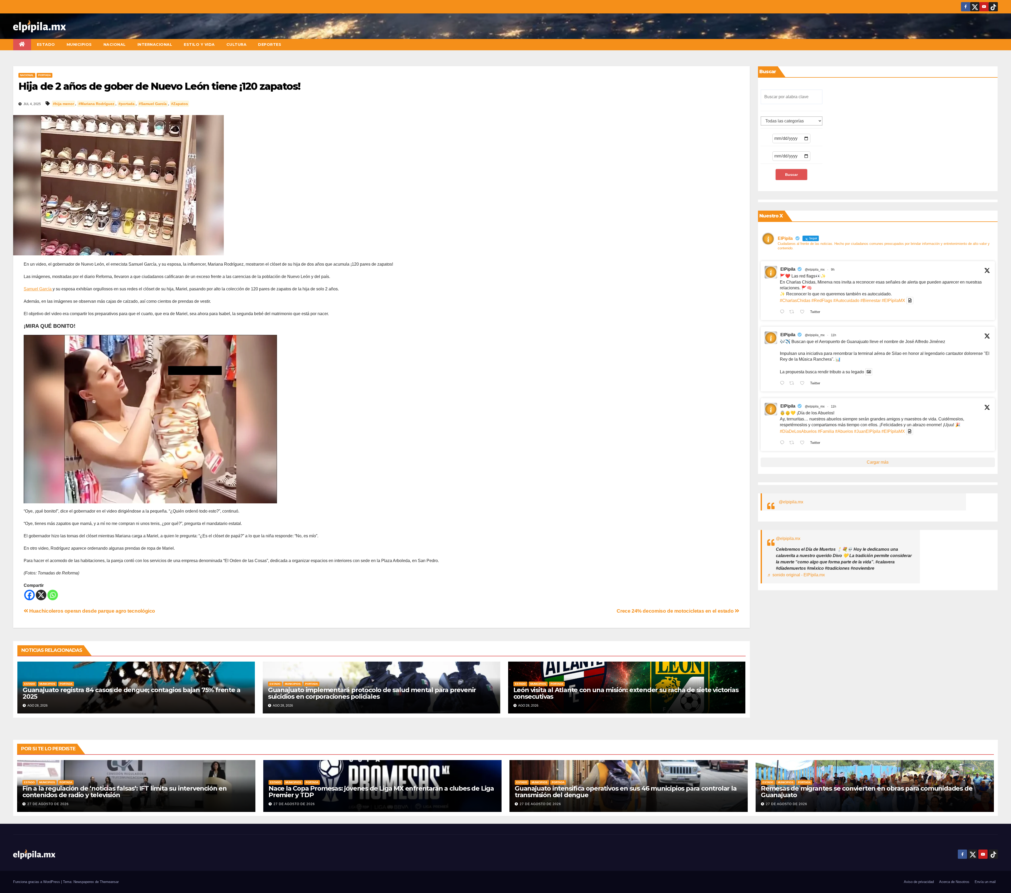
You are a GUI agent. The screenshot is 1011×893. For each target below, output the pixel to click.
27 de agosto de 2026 (48, 804)
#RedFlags (821, 300)
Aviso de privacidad (919, 882)
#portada (126, 104)
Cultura (236, 44)
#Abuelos (844, 431)
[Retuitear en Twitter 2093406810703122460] (793, 312)
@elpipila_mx (815, 269)
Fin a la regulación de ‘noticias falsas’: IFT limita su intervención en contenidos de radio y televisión (124, 792)
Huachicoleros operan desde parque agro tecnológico (91, 611)
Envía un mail (985, 882)
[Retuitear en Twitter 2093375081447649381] (793, 443)
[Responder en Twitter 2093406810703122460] (783, 312)
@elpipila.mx (791, 502)
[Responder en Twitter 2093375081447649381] (783, 443)
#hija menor (63, 104)
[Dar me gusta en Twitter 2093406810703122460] (804, 312)
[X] (41, 595)
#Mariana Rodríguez (96, 104)
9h (833, 269)
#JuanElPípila (867, 431)
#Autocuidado (846, 300)
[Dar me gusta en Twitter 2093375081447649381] (804, 443)
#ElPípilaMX (893, 300)
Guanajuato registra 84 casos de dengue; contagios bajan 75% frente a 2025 (131, 693)
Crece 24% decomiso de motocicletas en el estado (676, 611)
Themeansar (109, 882)
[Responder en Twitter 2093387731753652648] (783, 384)
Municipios (79, 44)
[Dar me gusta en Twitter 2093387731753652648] (804, 384)
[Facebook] (29, 595)
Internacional (154, 44)
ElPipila (787, 269)
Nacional (114, 44)
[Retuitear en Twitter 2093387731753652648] (793, 384)
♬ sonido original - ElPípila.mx (796, 575)
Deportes (269, 44)
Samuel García (38, 289)
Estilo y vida (199, 44)
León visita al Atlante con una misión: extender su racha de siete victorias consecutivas (626, 693)
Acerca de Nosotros (954, 882)
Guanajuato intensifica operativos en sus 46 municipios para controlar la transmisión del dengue (626, 792)
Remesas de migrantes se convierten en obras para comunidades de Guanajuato (866, 792)
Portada (44, 75)
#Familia (826, 431)
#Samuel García (153, 104)
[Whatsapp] (52, 595)
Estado (46, 44)
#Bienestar (870, 300)
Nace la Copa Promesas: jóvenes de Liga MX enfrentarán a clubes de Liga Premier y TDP (381, 792)
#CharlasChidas (795, 300)
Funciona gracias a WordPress (37, 882)
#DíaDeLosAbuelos (798, 431)
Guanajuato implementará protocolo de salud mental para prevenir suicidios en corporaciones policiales (372, 693)
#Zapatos (179, 104)
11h (833, 335)
